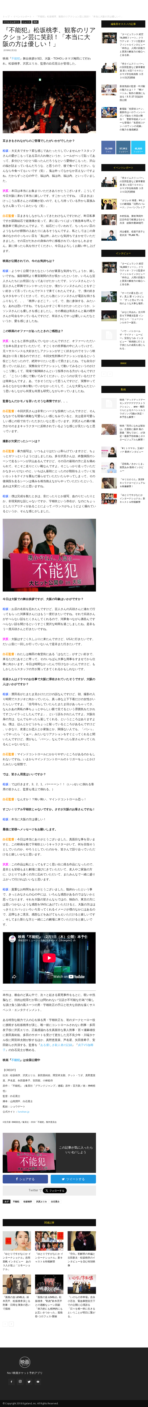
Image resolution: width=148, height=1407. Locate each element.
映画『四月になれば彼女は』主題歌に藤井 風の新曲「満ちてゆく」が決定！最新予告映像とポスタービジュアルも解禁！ (132, 432)
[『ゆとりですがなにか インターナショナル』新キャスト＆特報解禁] (49, 1241)
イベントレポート (22, 16)
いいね (108, 142)
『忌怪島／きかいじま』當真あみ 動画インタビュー (132, 467)
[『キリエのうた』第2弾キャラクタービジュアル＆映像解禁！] (109, 483)
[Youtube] (38, 1382)
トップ (6, 16)
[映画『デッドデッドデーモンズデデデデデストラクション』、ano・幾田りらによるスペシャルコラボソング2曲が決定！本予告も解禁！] (109, 403)
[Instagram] (20, 1382)
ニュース (26, 22)
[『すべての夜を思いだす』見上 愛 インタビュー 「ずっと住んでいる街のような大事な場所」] (109, 296)
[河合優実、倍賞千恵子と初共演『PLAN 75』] (109, 235)
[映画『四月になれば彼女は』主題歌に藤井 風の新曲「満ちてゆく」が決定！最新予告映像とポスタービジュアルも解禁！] (109, 429)
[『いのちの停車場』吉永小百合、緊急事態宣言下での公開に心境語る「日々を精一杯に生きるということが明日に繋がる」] (82, 1284)
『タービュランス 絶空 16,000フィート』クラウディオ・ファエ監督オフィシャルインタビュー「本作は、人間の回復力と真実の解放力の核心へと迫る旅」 (132, 44)
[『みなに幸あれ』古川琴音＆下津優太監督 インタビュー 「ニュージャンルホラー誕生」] (109, 315)
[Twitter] (29, 1382)
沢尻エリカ (41, 1201)
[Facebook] (11, 1382)
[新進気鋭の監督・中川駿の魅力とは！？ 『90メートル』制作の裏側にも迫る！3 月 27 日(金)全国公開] (109, 90)
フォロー (123, 142)
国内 (35, 22)
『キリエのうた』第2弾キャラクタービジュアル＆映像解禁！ (132, 483)
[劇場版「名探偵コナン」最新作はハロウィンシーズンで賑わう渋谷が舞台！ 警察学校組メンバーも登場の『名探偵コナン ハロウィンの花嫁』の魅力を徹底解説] (109, 112)
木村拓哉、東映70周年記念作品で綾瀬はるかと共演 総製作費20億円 (132, 219)
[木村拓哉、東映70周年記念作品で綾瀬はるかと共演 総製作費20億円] (109, 219)
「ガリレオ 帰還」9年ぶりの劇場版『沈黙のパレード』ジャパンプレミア (132, 204)
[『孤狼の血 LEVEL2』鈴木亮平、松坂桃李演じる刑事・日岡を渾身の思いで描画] (17, 1284)
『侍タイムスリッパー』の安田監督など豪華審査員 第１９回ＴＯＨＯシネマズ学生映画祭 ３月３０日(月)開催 (132, 70)
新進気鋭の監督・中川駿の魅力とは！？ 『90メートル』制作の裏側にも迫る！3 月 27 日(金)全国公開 (132, 93)
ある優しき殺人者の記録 (56, 1045)
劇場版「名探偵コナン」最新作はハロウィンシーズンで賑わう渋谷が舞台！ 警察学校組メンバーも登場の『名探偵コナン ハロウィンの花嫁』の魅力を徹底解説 (132, 119)
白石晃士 (55, 1201)
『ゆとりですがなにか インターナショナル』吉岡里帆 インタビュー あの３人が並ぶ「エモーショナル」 (17, 1261)
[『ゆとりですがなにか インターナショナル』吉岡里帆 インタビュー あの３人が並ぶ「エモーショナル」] (17, 1241)
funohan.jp (23, 1111)
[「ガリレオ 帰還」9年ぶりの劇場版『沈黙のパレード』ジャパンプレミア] (109, 204)
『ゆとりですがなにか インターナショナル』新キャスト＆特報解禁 (49, 1257)
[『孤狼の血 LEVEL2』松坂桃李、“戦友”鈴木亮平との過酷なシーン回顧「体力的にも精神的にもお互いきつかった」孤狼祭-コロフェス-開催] (49, 1284)
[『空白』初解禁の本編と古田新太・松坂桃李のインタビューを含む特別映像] (82, 1241)
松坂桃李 (28, 1201)
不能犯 (15, 58)
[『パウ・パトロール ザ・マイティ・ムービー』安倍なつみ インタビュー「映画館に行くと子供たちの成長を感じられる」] (109, 334)
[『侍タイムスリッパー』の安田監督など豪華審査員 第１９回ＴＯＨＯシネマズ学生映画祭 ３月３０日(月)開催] (109, 67)
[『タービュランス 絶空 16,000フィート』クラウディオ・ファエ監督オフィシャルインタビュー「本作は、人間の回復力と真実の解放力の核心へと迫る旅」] (109, 38)
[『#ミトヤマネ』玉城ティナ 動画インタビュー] (109, 452)
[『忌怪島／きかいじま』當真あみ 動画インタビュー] (109, 467)
